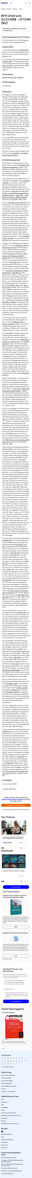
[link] (3, 9)
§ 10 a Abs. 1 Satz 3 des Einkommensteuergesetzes (15, 390)
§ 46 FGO (20, 757)
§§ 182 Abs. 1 (25, 339)
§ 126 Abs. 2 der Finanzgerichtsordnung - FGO (15, 166)
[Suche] (25, 2)
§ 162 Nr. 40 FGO (22, 688)
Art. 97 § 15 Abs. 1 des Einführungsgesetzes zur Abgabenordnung (15, 193)
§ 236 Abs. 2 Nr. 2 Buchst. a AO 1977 (13, 323)
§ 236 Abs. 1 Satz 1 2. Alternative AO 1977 (15, 246)
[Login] (29, 2)
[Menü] (11, 2)
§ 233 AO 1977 (15, 553)
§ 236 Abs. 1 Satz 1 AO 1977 (17, 203)
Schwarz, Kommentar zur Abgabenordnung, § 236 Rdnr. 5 (15, 272)
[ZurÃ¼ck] (21, 848)
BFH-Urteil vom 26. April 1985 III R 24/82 (15, 196)
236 (15, 77)
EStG (24, 391)
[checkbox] (4, 993)
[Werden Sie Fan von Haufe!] (2, 1131)
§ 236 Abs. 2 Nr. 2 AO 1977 (15, 301)
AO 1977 (16, 191)
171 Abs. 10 (6, 342)
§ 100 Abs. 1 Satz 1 (13, 285)
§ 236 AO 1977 (24, 50)
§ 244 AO (14, 690)
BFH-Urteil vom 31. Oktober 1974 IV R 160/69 (15, 256)
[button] (16, 805)
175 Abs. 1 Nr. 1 (15, 342)
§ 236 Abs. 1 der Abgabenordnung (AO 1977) (15, 154)
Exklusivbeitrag (7, 842)
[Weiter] (25, 848)
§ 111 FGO (13, 262)
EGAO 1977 (19, 195)
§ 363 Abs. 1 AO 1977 (13, 692)
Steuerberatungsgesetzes (11, 670)
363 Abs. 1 (20, 77)
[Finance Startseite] (5, 3)
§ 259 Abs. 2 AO (11, 683)
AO (21, 649)
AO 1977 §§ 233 (7, 77)
